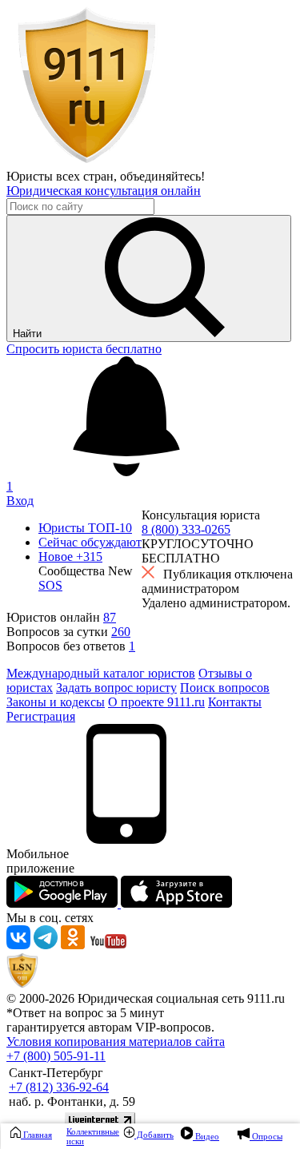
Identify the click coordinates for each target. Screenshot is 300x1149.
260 (120, 631)
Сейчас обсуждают (90, 542)
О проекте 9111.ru (156, 702)
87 (109, 617)
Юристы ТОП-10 (85, 528)
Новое (70, 556)
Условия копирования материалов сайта (115, 1041)
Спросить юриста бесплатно (84, 349)
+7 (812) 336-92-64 (59, 1087)
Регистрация (40, 716)
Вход (20, 500)
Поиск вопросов (225, 687)
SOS (50, 585)
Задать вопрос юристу (116, 687)
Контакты (235, 702)
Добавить (154, 1134)
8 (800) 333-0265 (186, 529)
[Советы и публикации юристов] (86, 162)
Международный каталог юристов (100, 673)
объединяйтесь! (162, 176)
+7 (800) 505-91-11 (56, 1056)
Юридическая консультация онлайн (103, 190)
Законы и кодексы (55, 702)
